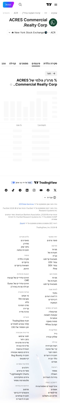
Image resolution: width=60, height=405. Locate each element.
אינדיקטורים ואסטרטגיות (46, 386)
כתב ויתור (24, 339)
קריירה (26, 308)
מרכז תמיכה (23, 305)
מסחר (54, 370)
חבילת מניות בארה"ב (19, 286)
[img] (12, 32)
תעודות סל (52, 252)
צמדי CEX (52, 262)
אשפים (54, 389)
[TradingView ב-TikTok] (13, 190)
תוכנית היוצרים (50, 355)
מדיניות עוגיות (22, 345)
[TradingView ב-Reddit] (6, 190)
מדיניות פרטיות (22, 342)
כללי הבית (52, 358)
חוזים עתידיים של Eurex (18, 283)
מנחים (54, 361)
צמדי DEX (52, 265)
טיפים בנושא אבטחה (20, 352)
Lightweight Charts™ (19, 374)
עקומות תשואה (50, 315)
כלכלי (54, 293)
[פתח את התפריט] (56, 5)
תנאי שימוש (24, 336)
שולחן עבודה (51, 336)
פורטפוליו (53, 311)
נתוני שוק (25, 247)
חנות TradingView (20, 320)
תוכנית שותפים (22, 396)
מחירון (26, 243)
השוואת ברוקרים (22, 265)
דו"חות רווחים (51, 296)
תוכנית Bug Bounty (20, 355)
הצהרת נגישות (22, 349)
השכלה (54, 374)
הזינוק (26, 268)
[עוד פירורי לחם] (45, 13)
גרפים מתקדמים (21, 377)
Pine (55, 268)
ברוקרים (25, 262)
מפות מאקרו (51, 321)
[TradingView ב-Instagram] (34, 190)
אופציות (53, 318)
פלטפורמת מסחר (21, 380)
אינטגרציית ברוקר (21, 392)
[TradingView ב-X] (55, 190)
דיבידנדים (52, 299)
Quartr (22, 223)
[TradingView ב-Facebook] (48, 190)
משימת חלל (23, 299)
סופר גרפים (52, 240)
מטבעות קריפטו (50, 259)
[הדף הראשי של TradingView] (49, 5)
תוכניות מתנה (23, 250)
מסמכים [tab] (23, 63)
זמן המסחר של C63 (20, 327)
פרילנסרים (52, 392)
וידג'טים (25, 367)
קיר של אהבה (51, 349)
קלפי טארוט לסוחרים (20, 324)
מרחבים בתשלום (49, 396)
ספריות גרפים (23, 370)
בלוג (27, 302)
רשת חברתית (51, 345)
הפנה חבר (52, 352)
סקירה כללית (23, 259)
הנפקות (54, 302)
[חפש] (20, 5)
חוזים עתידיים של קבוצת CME (18, 278)
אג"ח (55, 256)
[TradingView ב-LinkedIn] (27, 190)
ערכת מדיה (24, 311)
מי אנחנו (25, 295)
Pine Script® (51, 324)
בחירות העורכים (50, 377)
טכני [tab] (3, 63)
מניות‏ (54, 249)
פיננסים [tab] (36, 63)
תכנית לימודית (22, 399)
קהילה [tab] (12, 63)
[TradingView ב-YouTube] (41, 190)
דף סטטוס (24, 358)
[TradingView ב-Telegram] (20, 190)
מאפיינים (25, 240)
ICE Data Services (26, 204)
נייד (55, 333)
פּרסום (26, 389)
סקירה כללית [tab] (50, 63)
